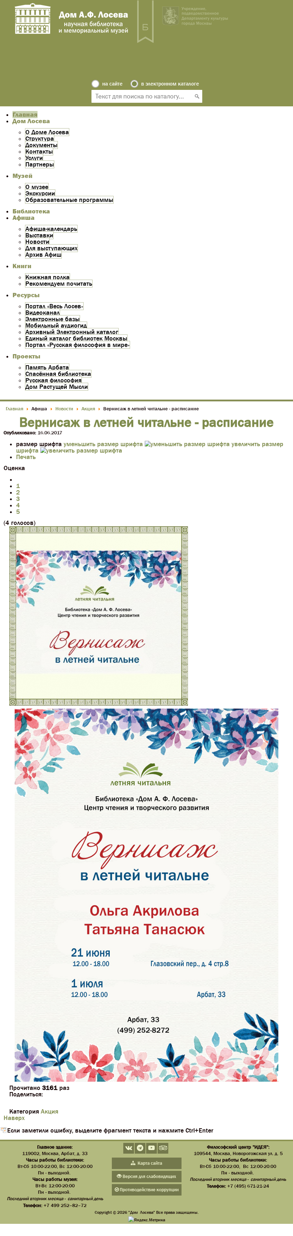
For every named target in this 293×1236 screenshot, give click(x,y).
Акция (49, 1111)
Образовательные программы (69, 199)
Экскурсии (40, 193)
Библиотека (31, 211)
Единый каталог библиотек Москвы (76, 338)
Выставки (39, 235)
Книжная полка (47, 277)
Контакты (39, 151)
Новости (37, 241)
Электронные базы (52, 319)
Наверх (14, 1117)
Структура (39, 138)
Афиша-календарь (51, 228)
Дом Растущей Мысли (56, 386)
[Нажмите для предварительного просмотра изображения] (98, 703)
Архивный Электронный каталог (71, 331)
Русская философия (53, 380)
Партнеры (39, 164)
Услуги (34, 157)
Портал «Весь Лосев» (54, 306)
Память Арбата (47, 367)
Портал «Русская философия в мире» (77, 344)
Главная (25, 114)
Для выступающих (51, 248)
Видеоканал (42, 312)
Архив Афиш (43, 254)
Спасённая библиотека (58, 373)
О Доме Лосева (47, 132)
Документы (41, 145)
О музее (36, 186)
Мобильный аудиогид (56, 325)
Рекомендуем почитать (58, 283)
